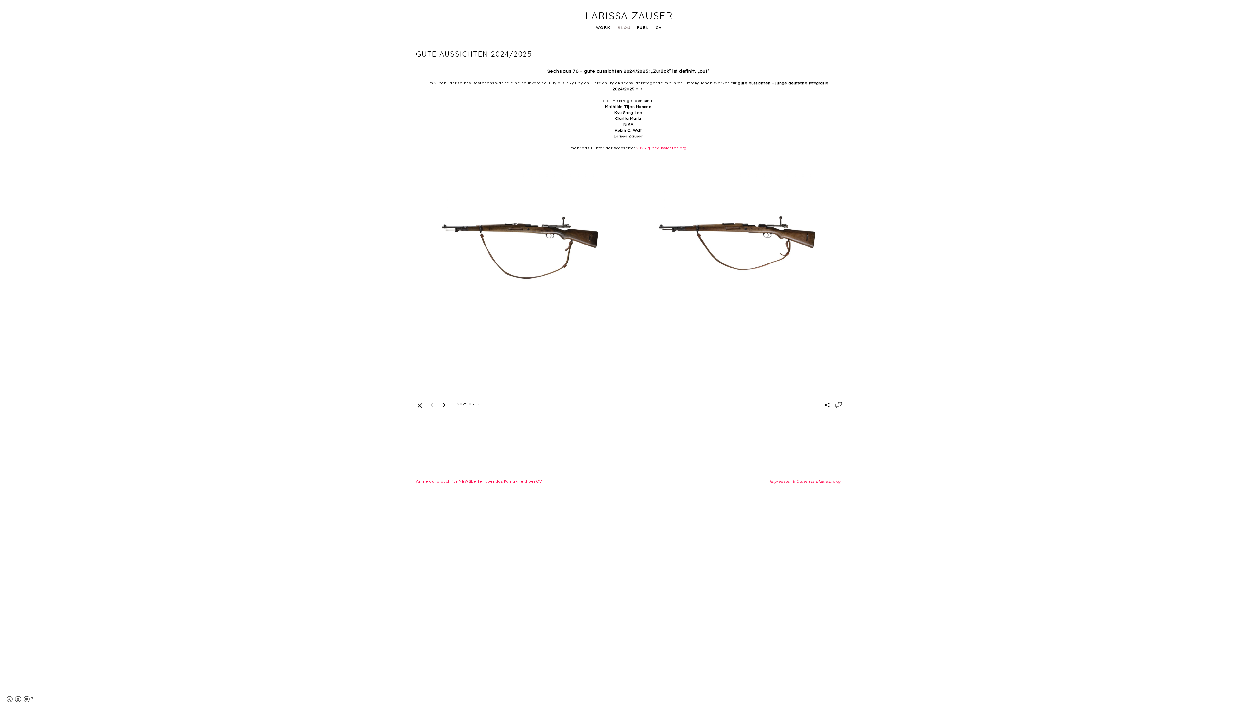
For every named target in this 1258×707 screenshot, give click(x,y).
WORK (603, 27)
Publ (643, 27)
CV (659, 27)
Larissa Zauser (629, 15)
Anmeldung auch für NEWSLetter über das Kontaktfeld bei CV (479, 482)
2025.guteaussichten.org (661, 148)
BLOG (623, 27)
